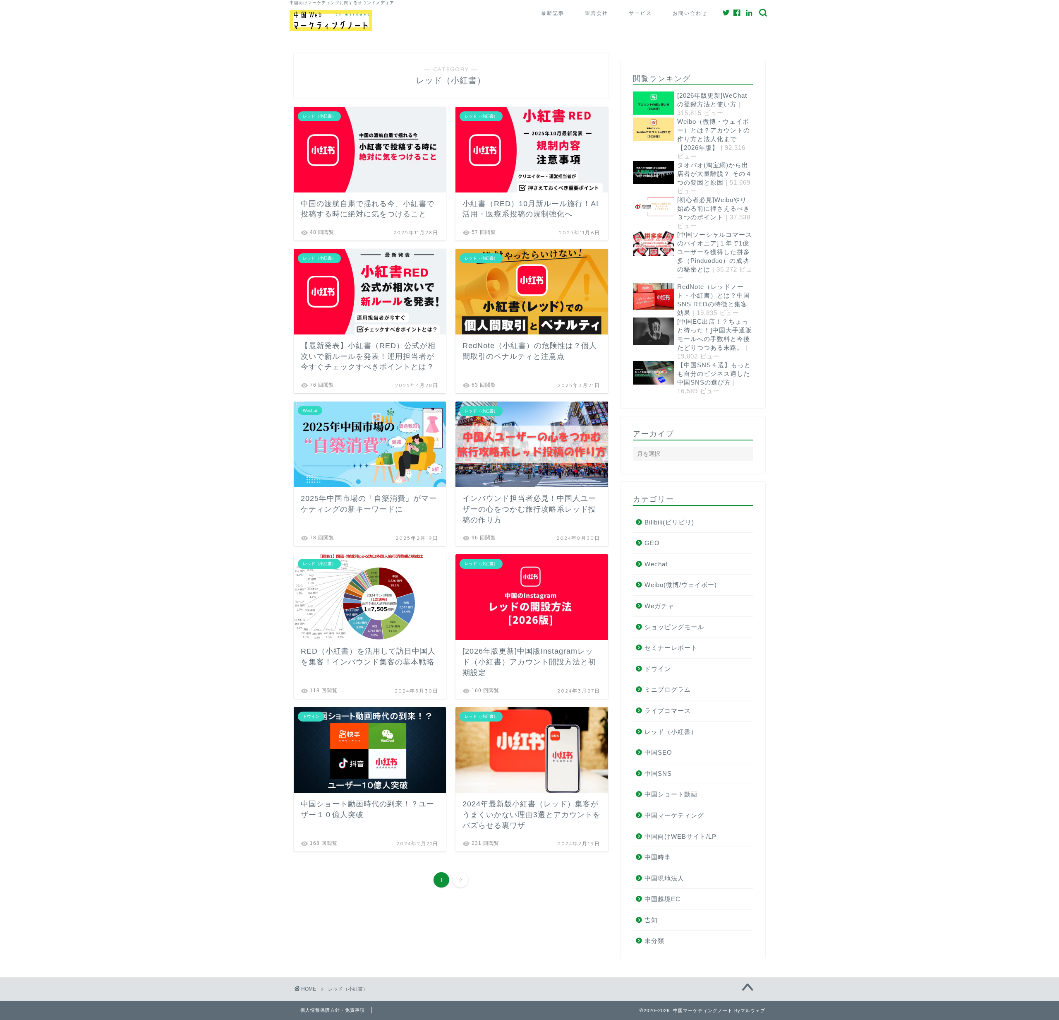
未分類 (654, 940)
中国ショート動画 (671, 794)
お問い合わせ (690, 13)
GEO (652, 542)
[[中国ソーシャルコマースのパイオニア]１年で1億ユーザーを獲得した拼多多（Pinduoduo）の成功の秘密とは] (645, 244)
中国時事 (658, 857)
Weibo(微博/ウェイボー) (681, 584)
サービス (640, 13)
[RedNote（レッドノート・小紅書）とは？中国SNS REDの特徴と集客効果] (645, 297)
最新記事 (552, 13)
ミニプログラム (668, 689)
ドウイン (658, 668)
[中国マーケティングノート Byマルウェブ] (331, 29)
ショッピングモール (674, 626)
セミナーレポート (671, 647)
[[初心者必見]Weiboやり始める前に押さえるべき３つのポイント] (645, 207)
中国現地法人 (664, 878)
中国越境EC (662, 898)
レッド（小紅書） (671, 731)
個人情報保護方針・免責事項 (332, 1010)
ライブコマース (668, 710)
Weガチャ (659, 605)
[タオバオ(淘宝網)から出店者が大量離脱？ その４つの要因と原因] (645, 173)
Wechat (656, 564)
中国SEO (658, 752)
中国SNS (658, 773)
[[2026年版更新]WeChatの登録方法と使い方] (645, 103)
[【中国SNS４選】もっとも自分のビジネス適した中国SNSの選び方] (645, 373)
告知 (651, 920)
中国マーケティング (674, 815)
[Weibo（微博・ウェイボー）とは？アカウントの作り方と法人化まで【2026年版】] (645, 130)
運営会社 (596, 13)
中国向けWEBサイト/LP (680, 836)
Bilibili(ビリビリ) (669, 522)
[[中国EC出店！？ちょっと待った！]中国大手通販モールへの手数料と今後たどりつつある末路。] (645, 332)
